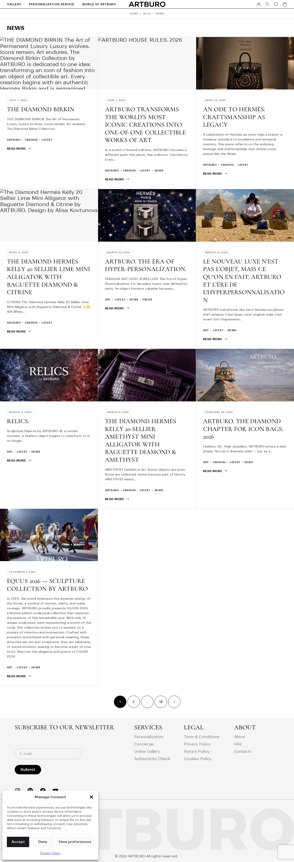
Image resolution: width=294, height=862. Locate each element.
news (159, 170)
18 (161, 702)
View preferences (75, 842)
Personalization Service (51, 4)
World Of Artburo (99, 4)
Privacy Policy (50, 853)
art (108, 299)
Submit (27, 769)
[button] (91, 797)
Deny (42, 842)
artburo (14, 139)
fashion (31, 139)
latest (47, 139)
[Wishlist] (276, 5)
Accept (18, 842)
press (147, 299)
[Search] (267, 4)
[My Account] (258, 4)
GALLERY (14, 4)
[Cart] (285, 5)
